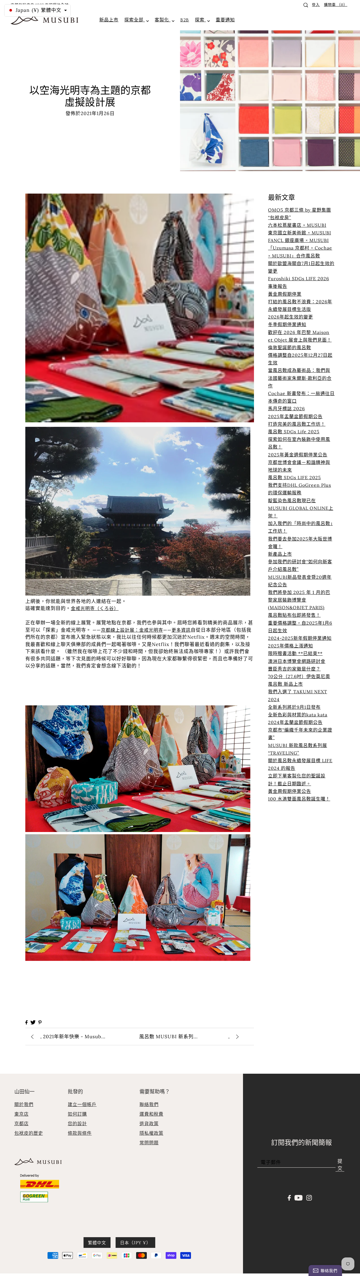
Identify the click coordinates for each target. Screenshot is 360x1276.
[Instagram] (309, 1197)
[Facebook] (289, 1197)
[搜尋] (306, 5)
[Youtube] (298, 1197)
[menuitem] (108, 20)
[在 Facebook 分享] (26, 1022)
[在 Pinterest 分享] (40, 1022)
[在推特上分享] (32, 1022)
